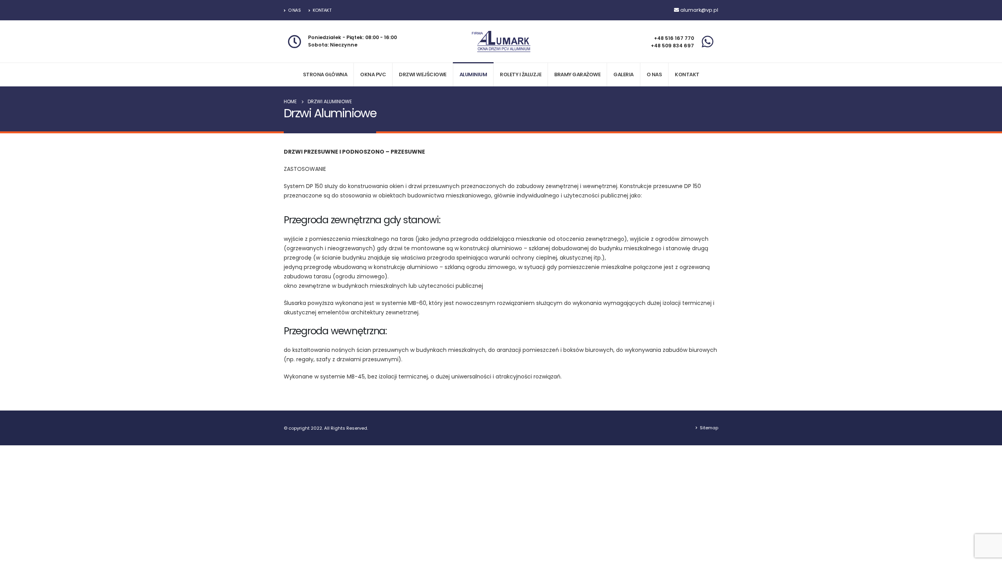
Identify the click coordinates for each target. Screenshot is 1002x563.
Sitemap (709, 428)
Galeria (623, 74)
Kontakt (322, 10)
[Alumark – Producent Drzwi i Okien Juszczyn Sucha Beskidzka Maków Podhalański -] (501, 41)
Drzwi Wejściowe (423, 74)
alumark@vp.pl (699, 10)
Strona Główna (325, 74)
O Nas (294, 10)
